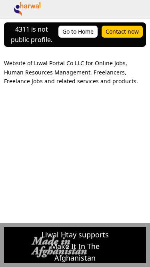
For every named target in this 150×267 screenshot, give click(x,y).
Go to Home (78, 31)
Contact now (122, 31)
